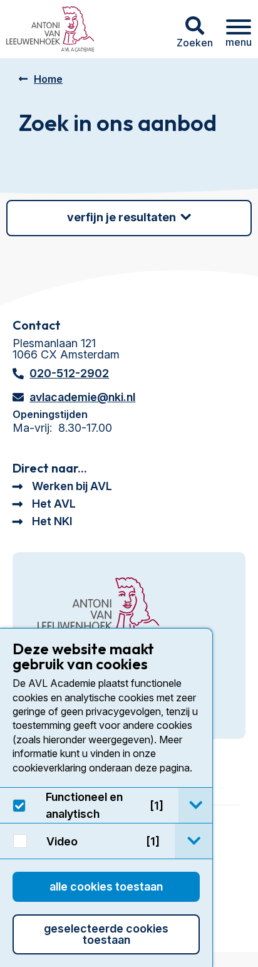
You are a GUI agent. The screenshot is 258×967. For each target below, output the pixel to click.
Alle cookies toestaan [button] (106, 886)
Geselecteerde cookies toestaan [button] (106, 934)
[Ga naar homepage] (50, 29)
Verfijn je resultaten (121, 217)
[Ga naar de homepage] (98, 609)
